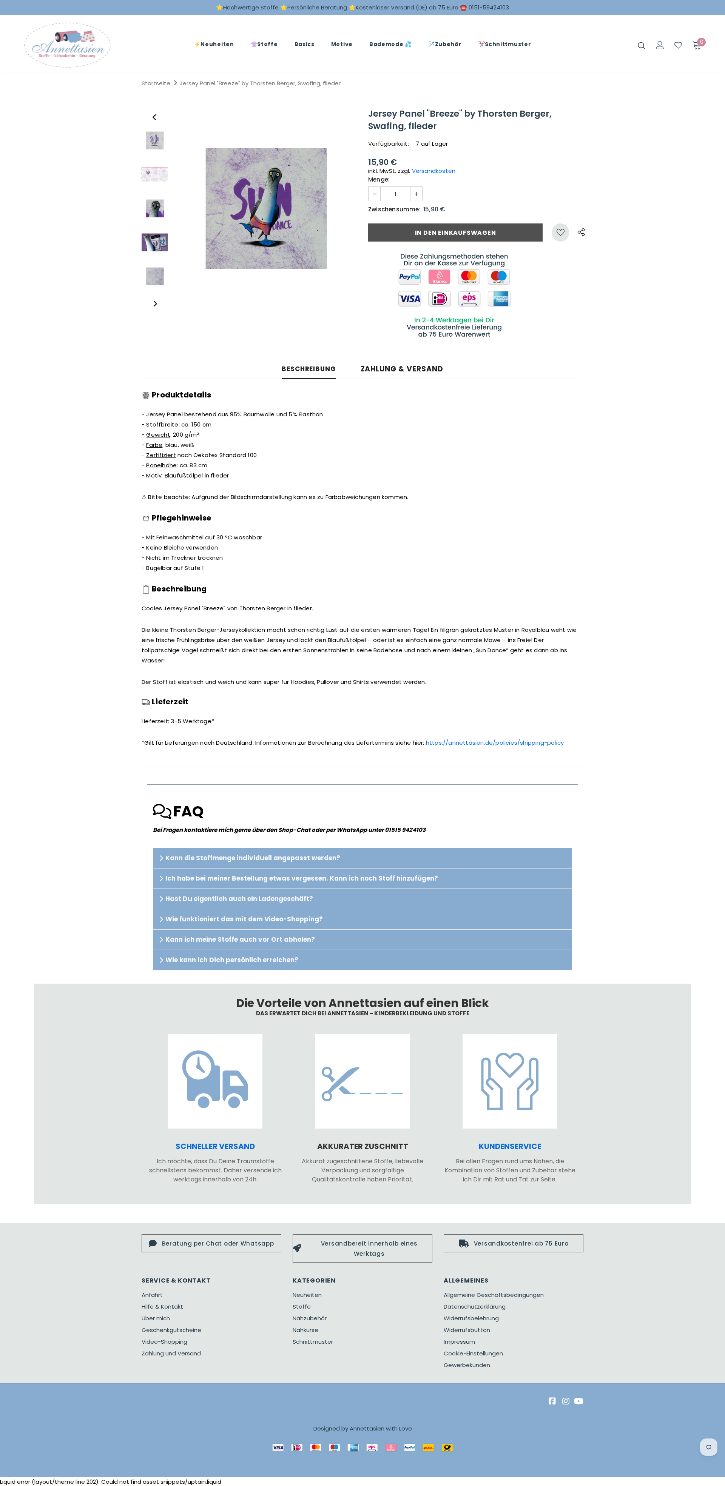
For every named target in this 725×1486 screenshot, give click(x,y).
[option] (266, 208)
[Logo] (67, 45)
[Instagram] (564, 1401)
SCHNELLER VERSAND (215, 1146)
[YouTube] (578, 1401)
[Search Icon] (641, 45)
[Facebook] (551, 1401)
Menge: (379, 179)
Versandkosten (434, 171)
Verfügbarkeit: (388, 144)
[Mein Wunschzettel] (678, 45)
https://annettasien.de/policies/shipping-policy (495, 743)
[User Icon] (660, 45)
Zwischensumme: (394, 209)
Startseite (156, 83)
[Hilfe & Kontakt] (510, 1081)
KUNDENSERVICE (510, 1146)
